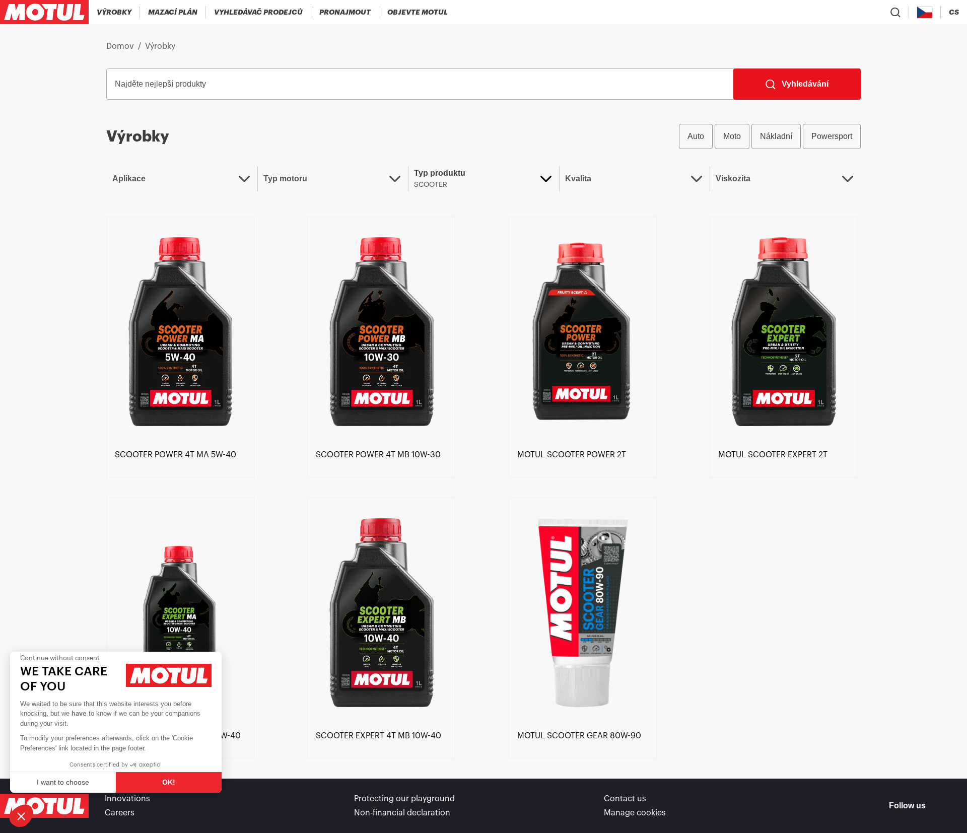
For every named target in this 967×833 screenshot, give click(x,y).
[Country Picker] (925, 12)
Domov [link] (120, 46)
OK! (168, 782)
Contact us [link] (625, 799)
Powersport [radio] (831, 136)
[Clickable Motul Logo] (44, 12)
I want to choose (63, 782)
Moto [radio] (732, 136)
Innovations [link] (127, 799)
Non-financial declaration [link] (402, 813)
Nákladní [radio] (776, 136)
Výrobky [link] (160, 46)
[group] (770, 136)
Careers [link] (119, 813)
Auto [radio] (695, 136)
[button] (21, 816)
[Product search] (895, 12)
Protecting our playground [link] (404, 799)
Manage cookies (635, 813)
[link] (345, 12)
